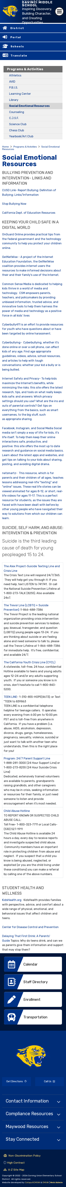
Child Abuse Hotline (17, 811)
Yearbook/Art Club (21, 136)
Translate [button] (19, 55)
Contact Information (27, 1101)
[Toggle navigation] (59, 11)
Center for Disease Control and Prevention (30, 927)
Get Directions (12, 1083)
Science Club (17, 124)
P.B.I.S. (13, 87)
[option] (33, 965)
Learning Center (20, 93)
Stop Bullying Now (14, 203)
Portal (15, 37)
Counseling (16, 112)
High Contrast (16, 1162)
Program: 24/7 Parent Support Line (27, 758)
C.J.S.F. (14, 118)
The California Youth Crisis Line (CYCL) (29, 662)
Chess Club (16, 130)
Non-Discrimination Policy (22, 1156)
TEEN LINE (10, 697)
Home (5, 146)
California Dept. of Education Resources (28, 212)
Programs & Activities (25, 69)
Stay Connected (22, 1139)
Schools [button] (17, 46)
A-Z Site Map (14, 1170)
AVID (12, 81)
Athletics (15, 75)
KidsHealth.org (11, 900)
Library (13, 100)
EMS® (46, 1182)
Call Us (43, 1082)
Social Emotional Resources (29, 106)
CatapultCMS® (32, 1182)
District (17, 28)
